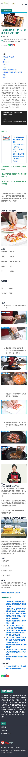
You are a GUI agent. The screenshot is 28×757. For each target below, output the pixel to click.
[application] (14, 118)
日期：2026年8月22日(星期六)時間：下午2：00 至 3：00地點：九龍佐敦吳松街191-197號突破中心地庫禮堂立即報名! (19, 149)
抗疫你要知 (4, 10)
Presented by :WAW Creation (10, 592)
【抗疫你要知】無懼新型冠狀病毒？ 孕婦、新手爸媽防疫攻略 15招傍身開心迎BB (16, 640)
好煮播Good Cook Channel (11, 39)
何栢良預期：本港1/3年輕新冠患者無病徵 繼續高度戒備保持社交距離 (16, 652)
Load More (14, 681)
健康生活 (9, 10)
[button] (26, 4)
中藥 (4, 39)
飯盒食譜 (10, 41)
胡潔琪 (5, 41)
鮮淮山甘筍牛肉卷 (16, 41)
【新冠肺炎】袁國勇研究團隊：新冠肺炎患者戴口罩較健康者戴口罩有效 (16, 604)
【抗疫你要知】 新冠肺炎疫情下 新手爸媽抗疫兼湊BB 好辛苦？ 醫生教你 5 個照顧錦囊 (17, 633)
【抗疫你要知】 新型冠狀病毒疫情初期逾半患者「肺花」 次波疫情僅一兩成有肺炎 (16, 616)
